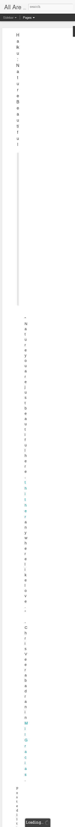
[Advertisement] (39, 100)
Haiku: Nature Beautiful (17, 89)
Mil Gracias (26, 748)
